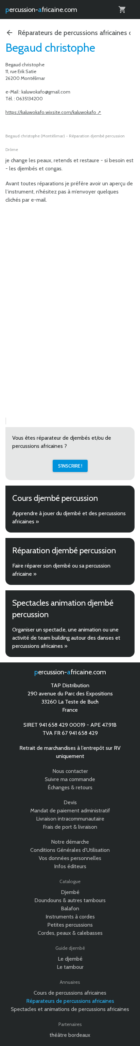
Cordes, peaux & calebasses (70, 933)
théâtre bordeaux (70, 1035)
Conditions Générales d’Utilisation (70, 850)
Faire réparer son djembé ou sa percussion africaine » (61, 569)
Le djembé (70, 959)
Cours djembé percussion (55, 498)
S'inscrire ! (70, 466)
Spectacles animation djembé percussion (62, 608)
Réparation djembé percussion (64, 550)
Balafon (70, 908)
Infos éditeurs (70, 866)
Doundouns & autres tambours (70, 900)
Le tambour (70, 967)
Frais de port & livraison (70, 827)
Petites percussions (70, 925)
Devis (70, 802)
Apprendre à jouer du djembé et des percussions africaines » (69, 517)
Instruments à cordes (70, 916)
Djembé (70, 892)
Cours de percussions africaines (70, 993)
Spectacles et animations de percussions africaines (70, 1009)
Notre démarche (70, 842)
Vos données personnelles (70, 858)
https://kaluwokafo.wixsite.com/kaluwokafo (50, 112)
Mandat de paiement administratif (70, 810)
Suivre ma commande (70, 779)
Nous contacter (70, 771)
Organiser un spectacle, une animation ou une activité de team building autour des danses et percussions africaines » (66, 637)
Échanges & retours (70, 787)
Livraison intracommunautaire (70, 818)
